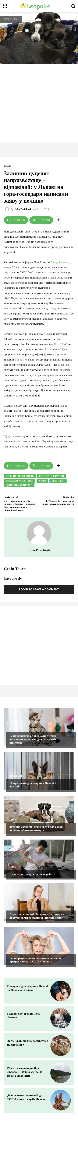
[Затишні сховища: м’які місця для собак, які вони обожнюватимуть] (39, 815)
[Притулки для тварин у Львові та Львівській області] (60, 991)
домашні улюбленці (19, 480)
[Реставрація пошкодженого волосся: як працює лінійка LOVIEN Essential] (39, 946)
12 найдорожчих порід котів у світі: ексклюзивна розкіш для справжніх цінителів (32, 739)
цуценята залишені (19, 485)
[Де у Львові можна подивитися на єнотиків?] (60, 1045)
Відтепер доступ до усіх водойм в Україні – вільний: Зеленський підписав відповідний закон (19, 505)
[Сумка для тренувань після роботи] (39, 859)
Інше (14, 19)
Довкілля (15, 728)
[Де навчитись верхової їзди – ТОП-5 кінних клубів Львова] (60, 1100)
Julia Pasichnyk (22, 209)
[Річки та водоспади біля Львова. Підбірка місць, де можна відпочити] (60, 1073)
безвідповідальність (20, 476)
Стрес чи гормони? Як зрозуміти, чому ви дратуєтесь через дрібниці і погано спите (36, 916)
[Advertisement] (39, 103)
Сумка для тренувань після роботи (32, 874)
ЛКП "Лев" (58, 480)
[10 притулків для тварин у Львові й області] (39, 771)
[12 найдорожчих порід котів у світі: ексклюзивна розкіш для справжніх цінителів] (39, 727)
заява (42, 480)
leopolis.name (60, 262)
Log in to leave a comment (39, 589)
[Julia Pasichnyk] (7, 209)
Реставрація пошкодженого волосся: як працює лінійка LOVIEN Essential (35, 960)
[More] (58, 220)
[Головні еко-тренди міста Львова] (60, 1018)
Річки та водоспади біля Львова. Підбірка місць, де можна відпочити (24, 1072)
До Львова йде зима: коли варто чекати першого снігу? (58, 502)
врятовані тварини (51, 476)
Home (6, 19)
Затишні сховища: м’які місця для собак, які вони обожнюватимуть (36, 828)
